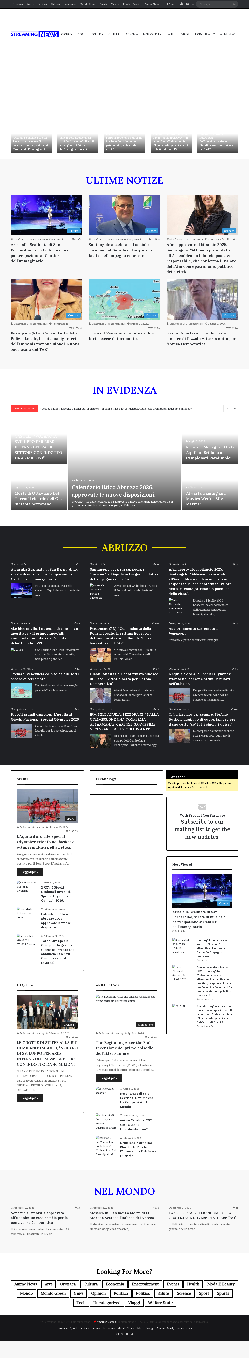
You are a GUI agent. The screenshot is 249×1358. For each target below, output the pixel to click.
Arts (49, 1284)
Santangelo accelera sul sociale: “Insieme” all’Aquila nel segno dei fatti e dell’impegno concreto (77, 143)
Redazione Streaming (32, 827)
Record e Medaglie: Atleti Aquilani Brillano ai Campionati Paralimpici (210, 452)
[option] (31, 138)
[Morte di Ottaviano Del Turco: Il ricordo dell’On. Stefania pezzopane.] (39, 487)
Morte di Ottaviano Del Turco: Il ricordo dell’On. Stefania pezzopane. (38, 498)
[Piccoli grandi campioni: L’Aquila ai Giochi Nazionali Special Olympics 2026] (21, 731)
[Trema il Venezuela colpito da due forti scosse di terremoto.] (21, 690)
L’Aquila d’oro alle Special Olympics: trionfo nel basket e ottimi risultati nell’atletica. (200, 679)
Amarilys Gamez (106, 1321)
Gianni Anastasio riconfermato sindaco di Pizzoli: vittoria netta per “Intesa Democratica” (201, 338)
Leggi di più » (30, 872)
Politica (42, 3)
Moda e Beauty (132, 3)
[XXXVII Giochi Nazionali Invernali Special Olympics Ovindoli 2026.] (27, 888)
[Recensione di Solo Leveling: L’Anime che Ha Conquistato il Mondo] (106, 1094)
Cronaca (18, 3)
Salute (103, 3)
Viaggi (115, 3)
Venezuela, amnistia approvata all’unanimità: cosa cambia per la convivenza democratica (39, 1218)
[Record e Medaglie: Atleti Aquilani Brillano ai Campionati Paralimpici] (210, 441)
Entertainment (145, 1284)
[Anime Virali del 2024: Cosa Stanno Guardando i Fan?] (106, 1121)
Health (193, 1284)
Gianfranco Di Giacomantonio (31, 239)
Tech (81, 1302)
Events (173, 1284)
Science (184, 1293)
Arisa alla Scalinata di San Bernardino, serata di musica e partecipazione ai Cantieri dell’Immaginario (30, 143)
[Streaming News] (35, 34)
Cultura (55, 3)
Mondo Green (88, 3)
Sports (223, 1293)
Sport (30, 3)
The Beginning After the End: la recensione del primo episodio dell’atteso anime (126, 1048)
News (78, 1293)
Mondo (26, 1293)
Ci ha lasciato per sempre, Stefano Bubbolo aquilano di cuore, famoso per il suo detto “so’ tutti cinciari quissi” (202, 719)
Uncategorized (107, 1302)
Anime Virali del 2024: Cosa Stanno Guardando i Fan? (137, 1124)
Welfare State (160, 1302)
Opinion (98, 1293)
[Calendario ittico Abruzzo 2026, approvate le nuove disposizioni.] (124, 464)
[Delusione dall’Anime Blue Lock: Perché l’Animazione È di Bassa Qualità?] (106, 1146)
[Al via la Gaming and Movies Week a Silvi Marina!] (210, 487)
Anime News (152, 3)
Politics (143, 1293)
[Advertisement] (124, 90)
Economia (70, 3)
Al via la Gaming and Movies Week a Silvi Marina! (206, 498)
